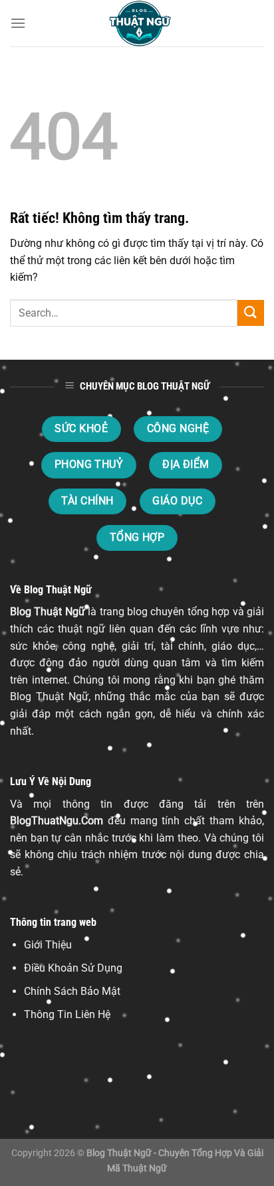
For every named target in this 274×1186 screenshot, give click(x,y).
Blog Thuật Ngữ (47, 611)
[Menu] (18, 23)
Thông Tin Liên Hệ (67, 1014)
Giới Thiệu (48, 944)
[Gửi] (250, 313)
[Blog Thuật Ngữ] (137, 23)
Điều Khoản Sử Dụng (73, 968)
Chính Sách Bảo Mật (72, 991)
